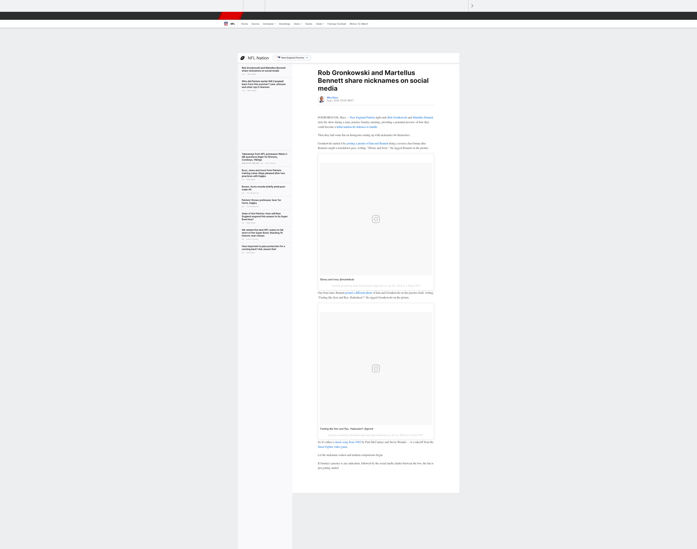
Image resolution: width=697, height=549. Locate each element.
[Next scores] (472, 6)
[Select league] (232, 6)
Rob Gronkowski (397, 117)
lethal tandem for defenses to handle (357, 127)
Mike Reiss (332, 97)
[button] (463, 16)
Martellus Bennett (423, 117)
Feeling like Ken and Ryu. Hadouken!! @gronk (346, 428)
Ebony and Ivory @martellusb (337, 279)
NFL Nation (258, 58)
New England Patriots (292, 57)
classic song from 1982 (348, 442)
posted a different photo (358, 292)
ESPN (231, 16)
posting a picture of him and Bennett (367, 143)
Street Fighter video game (332, 447)
